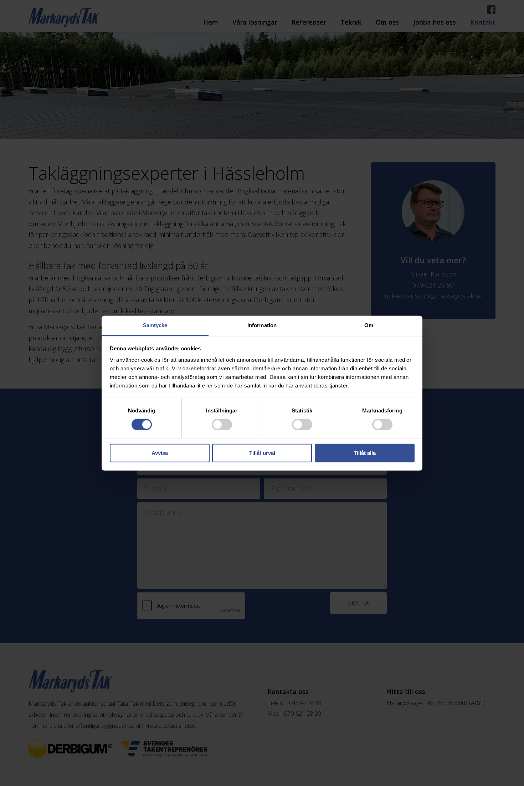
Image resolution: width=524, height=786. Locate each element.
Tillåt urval (262, 453)
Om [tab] (368, 325)
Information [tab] (262, 325)
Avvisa (159, 453)
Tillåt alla (365, 453)
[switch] (222, 424)
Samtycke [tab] (155, 325)
